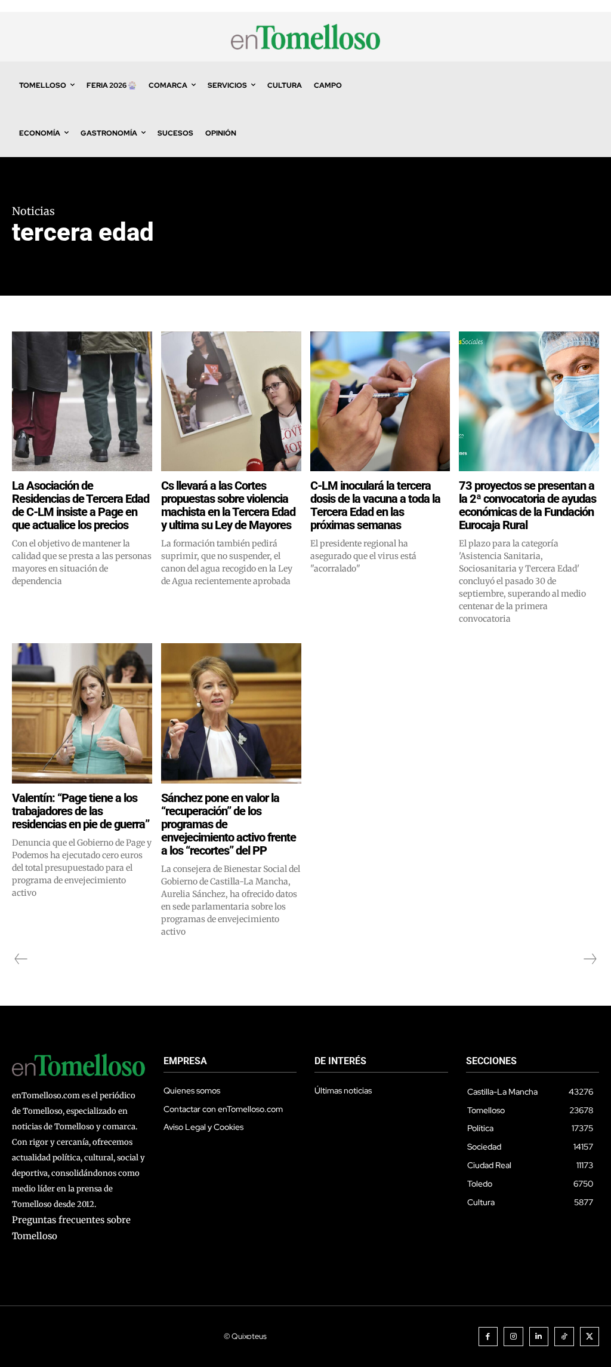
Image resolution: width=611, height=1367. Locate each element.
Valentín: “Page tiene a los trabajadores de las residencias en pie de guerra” (80, 811)
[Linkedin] (539, 1337)
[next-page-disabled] (589, 959)
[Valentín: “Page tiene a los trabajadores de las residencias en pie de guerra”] (82, 713)
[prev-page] (21, 959)
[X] (590, 1337)
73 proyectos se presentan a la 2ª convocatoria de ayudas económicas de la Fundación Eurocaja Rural (527, 505)
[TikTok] (564, 1337)
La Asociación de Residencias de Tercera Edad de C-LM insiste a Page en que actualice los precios (80, 505)
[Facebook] (488, 1337)
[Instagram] (513, 1337)
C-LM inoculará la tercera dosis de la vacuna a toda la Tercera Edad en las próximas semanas (375, 505)
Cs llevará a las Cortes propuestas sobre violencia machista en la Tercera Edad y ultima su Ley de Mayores (228, 505)
